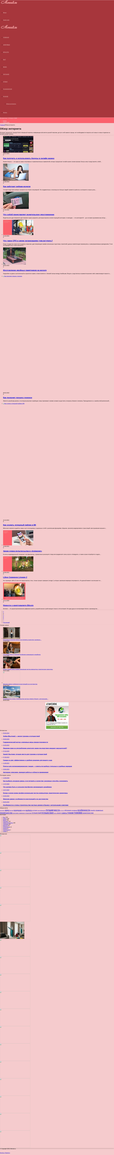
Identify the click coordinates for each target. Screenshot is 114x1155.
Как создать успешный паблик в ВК (19, 525)
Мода (5, 67)
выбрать (29, 810)
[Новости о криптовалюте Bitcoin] (14, 599)
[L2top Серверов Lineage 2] (18, 571)
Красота (6, 52)
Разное (5, 96)
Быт (4, 59)
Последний (6, 622)
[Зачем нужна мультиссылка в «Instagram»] (18, 545)
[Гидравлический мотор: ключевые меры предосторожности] (15, 1043)
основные (74, 810)
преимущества (6, 813)
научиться (62, 810)
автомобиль (2, 810)
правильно (99, 810)
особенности (84, 810)
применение (22, 813)
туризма (78, 812)
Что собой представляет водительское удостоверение (28, 214)
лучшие (50, 810)
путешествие (28, 813)
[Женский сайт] (8, 4)
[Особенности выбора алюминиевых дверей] (15, 1008)
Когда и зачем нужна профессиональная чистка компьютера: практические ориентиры (28, 669)
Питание (6, 74)
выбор (23, 810)
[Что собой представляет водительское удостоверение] (16, 208)
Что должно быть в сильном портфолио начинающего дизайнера (22, 654)
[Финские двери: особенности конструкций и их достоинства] (11, 682)
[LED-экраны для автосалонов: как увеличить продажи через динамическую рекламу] (15, 1147)
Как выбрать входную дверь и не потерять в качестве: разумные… (22, 639)
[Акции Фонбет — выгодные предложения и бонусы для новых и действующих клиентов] (15, 1112)
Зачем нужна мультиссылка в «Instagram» (22, 551)
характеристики (88, 813)
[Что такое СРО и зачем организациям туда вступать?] (18, 234)
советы (64, 813)
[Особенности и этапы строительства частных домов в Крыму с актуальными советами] (11, 697)
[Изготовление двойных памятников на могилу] (14, 264)
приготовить (16, 813)
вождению (18, 810)
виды (7, 810)
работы (55, 813)
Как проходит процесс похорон (17, 398)
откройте (92, 810)
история (34, 810)
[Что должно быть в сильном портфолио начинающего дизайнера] (11, 653)
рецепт (59, 813)
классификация (41, 810)
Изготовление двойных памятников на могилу (25, 270)
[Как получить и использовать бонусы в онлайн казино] (18, 152)
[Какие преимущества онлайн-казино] (15, 955)
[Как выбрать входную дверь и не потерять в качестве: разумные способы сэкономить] (11, 638)
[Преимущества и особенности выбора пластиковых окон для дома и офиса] (15, 990)
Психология (7, 89)
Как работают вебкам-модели (16, 186)
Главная (2, 125)
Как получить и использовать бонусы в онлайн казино (28, 158)
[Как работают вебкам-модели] (16, 180)
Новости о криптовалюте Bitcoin (18, 605)
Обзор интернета (11, 104)
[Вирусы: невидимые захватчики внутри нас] (15, 1130)
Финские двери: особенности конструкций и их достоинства (20, 684)
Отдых (5, 81)
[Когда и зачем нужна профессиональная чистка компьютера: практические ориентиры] (11, 668)
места (57, 810)
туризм (70, 813)
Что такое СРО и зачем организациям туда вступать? (28, 241)
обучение (67, 810)
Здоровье (6, 44)
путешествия (47, 813)
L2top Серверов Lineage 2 (15, 577)
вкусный (11, 810)
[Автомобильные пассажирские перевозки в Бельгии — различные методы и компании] (15, 1025)
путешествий (36, 813)
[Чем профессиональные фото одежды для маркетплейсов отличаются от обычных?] (15, 1060)
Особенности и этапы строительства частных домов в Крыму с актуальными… (25, 699)
